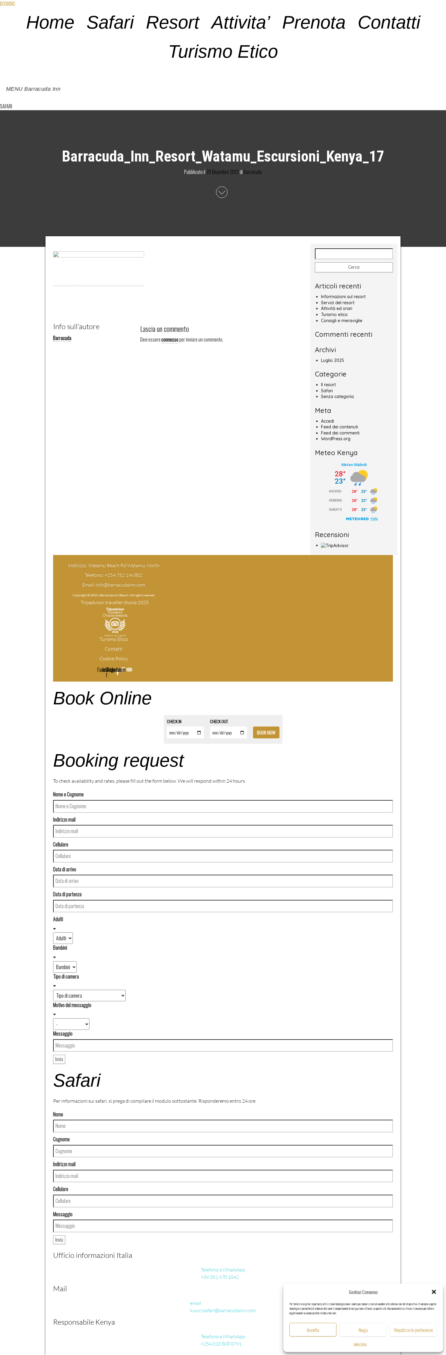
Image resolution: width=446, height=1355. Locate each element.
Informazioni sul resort (343, 296)
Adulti (58, 919)
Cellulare (60, 844)
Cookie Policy (360, 1344)
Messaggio (63, 1033)
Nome (58, 1114)
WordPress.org (335, 438)
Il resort (328, 384)
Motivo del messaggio (72, 1005)
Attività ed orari (336, 308)
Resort (172, 22)
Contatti (389, 22)
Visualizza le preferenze (413, 1329)
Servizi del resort (337, 302)
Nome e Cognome (68, 794)
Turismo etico (334, 314)
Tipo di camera (66, 976)
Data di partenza (67, 894)
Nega (363, 1329)
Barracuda (253, 171)
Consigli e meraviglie (341, 320)
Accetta (313, 1329)
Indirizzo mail (64, 819)
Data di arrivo (64, 869)
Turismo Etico (223, 51)
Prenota (314, 22)
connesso (169, 339)
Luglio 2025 (332, 360)
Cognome (61, 1139)
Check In (174, 721)
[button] (434, 1292)
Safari (110, 22)
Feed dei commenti (340, 433)
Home (50, 22)
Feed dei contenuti (339, 427)
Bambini (60, 947)
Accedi (327, 421)
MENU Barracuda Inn (33, 89)
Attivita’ (240, 22)
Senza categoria (337, 396)
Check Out (219, 721)
